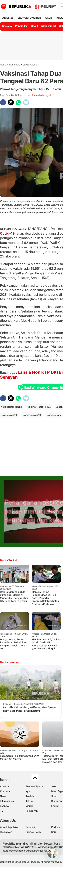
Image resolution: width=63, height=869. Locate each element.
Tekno (29, 801)
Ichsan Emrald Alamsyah (37, 95)
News (3, 796)
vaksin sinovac (53, 415)
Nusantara (14, 64)
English (55, 805)
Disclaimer (6, 831)
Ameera (4, 786)
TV (1, 810)
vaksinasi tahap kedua (39, 406)
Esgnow (4, 805)
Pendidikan (21, 25)
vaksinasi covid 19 (31, 415)
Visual (29, 805)
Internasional (48, 25)
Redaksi (30, 827)
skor (48, 17)
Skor (53, 786)
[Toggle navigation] (3, 6)
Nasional (7, 25)
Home (3, 64)
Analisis (30, 796)
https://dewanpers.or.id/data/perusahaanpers (28, 850)
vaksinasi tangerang (11, 406)
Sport (34, 25)
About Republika (9, 827)
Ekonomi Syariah (29, 17)
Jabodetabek (30, 64)
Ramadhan (32, 810)
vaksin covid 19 (9, 415)
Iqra (28, 791)
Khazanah (5, 791)
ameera (7, 17)
